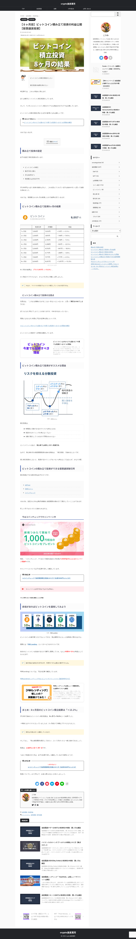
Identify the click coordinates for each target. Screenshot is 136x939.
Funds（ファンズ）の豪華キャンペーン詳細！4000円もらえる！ (111, 68)
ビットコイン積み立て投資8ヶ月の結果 (103, 249)
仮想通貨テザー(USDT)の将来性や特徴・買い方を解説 (61, 828)
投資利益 (30, 812)
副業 (55, 8)
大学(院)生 (71, 8)
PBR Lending (32, 644)
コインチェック (30, 493)
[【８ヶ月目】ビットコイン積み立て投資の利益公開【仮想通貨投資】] (52, 784)
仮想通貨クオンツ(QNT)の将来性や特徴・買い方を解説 (62, 895)
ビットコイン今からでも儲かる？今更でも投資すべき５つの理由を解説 (48, 122)
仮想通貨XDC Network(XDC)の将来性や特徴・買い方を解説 (111, 109)
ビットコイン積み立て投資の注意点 (102, 252)
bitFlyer (27, 485)
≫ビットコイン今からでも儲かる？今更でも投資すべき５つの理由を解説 (44, 326)
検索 (118, 14)
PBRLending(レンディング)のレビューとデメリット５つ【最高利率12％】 (45, 679)
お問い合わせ (87, 8)
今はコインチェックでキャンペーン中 (103, 261)
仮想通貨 (39, 8)
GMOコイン (54, 419)
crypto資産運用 (68, 4)
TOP (23, 8)
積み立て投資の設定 (97, 247)
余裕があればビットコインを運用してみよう (105, 264)
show (55, 141)
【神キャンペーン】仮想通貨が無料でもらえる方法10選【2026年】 (111, 83)
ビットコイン (26, 815)
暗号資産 (39, 815)
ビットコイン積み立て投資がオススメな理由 (105, 254)
